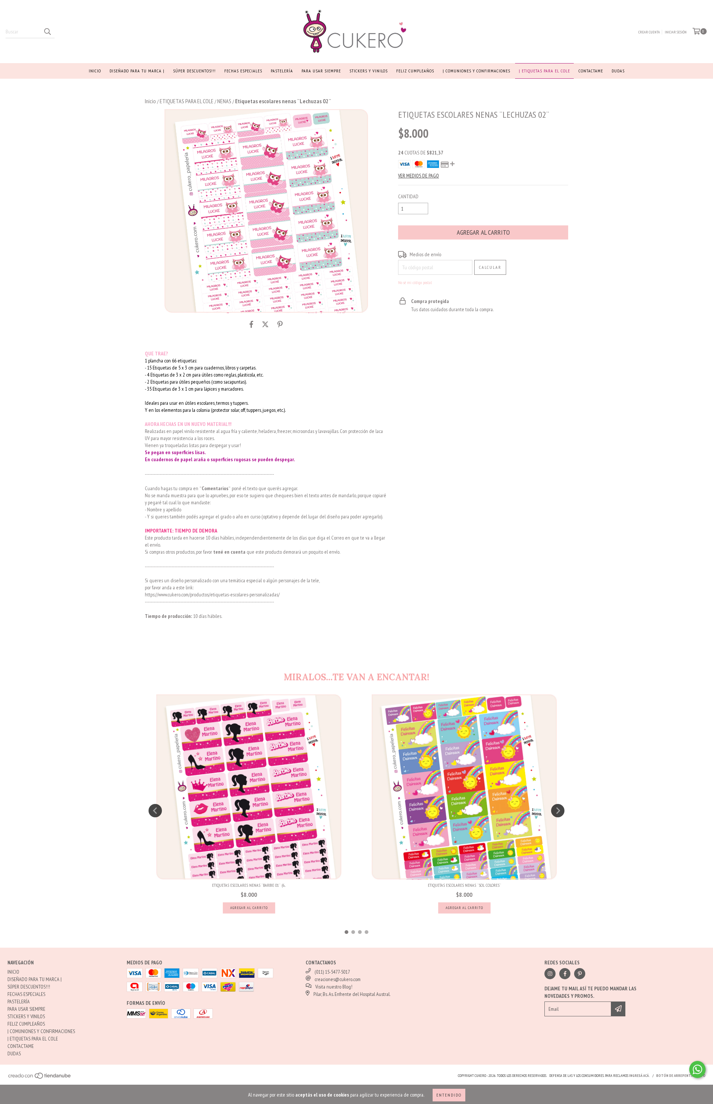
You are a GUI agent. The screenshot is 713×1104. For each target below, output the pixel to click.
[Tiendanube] (39, 1077)
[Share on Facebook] (251, 324)
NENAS (224, 101)
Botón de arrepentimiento (681, 1075)
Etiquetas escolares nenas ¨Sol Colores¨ (464, 885)
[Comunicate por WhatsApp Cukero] (697, 1069)
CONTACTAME (591, 71)
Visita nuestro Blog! (333, 986)
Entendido (449, 1095)
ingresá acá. (639, 1075)
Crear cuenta (649, 32)
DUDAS (618, 71)
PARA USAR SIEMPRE (321, 71)
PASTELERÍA (282, 71)
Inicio (150, 101)
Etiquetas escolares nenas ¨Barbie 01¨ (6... (249, 885)
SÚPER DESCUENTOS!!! (194, 71)
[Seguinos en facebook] (564, 973)
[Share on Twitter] (265, 324)
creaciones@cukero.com (338, 979)
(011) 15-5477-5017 (332, 971)
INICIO (95, 71)
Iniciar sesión (676, 32)
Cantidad (408, 196)
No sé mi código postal (415, 282)
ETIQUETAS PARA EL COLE (187, 101)
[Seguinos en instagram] (550, 973)
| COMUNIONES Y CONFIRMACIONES (476, 71)
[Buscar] (47, 31)
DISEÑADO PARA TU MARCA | (137, 71)
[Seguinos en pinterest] (579, 973)
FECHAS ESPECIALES (243, 71)
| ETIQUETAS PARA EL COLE (544, 71)
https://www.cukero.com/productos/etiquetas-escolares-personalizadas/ (212, 594)
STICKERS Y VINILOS (368, 71)
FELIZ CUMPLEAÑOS (415, 71)
